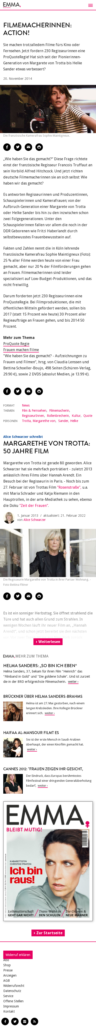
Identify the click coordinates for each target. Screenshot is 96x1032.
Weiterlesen (49, 642)
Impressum (11, 1006)
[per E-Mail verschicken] (28, 147)
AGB (6, 980)
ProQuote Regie (16, 344)
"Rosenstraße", (69, 487)
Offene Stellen (13, 1001)
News (26, 405)
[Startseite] (48, 5)
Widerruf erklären (18, 955)
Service (8, 996)
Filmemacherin (59, 410)
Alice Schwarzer (35, 520)
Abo (6, 960)
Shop (7, 965)
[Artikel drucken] (39, 147)
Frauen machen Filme (21, 350)
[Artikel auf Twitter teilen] (17, 147)
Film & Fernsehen (34, 410)
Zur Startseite (49, 933)
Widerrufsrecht (13, 986)
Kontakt (9, 1011)
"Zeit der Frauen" (33, 505)
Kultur (76, 416)
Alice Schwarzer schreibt (23, 437)
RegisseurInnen (33, 416)
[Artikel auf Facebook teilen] (7, 147)
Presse (8, 970)
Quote (87, 416)
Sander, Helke (68, 421)
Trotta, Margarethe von (38, 421)
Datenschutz (12, 991)
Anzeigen (10, 975)
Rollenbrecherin (58, 416)
